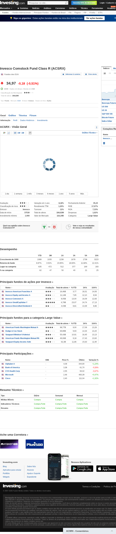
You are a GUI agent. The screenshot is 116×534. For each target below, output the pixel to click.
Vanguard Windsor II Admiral (17, 335)
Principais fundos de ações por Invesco (25, 281)
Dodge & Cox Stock (13, 331)
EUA (19, 101)
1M (22, 133)
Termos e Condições (91, 486)
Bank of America (12, 367)
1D (15, 133)
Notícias (35, 8)
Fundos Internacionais (22, 13)
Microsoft (9, 375)
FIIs (70, 13)
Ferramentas (97, 8)
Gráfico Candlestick (4, 133)
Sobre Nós (31, 466)
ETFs (100, 13)
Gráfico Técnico (89, 133)
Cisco (7, 378)
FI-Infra (92, 13)
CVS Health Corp (12, 371)
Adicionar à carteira (73, 74)
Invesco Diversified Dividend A (18, 306)
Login (102, 3)
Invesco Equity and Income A (17, 295)
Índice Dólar (107, 121)
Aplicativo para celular (12, 470)
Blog (5, 466)
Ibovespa (106, 99)
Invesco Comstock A (14, 299)
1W (19, 133)
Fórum (33, 115)
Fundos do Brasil (59, 13)
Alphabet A (10, 364)
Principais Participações (15, 353)
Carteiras (23, 8)
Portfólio (6, 473)
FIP (85, 13)
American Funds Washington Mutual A (21, 327)
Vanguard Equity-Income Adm (18, 342)
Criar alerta (92, 74)
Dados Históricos (27, 120)
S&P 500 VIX (107, 114)
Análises (47, 8)
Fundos (5, 13)
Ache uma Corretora (13, 434)
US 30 (104, 110)
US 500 (105, 107)
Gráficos (73, 8)
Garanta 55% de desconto (84, 3)
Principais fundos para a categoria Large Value (30, 317)
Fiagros (77, 13)
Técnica (84, 8)
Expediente (31, 477)
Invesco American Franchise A (18, 292)
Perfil (15, 120)
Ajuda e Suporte (33, 473)
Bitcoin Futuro (108, 117)
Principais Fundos (41, 13)
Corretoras (60, 8)
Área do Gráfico (8, 133)
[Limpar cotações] (104, 142)
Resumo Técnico (11, 389)
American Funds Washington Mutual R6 (22, 338)
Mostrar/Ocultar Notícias (30, 133)
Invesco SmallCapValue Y (16, 302)
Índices (106, 68)
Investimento (42, 120)
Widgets (6, 477)
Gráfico (12, 115)
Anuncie (30, 470)
